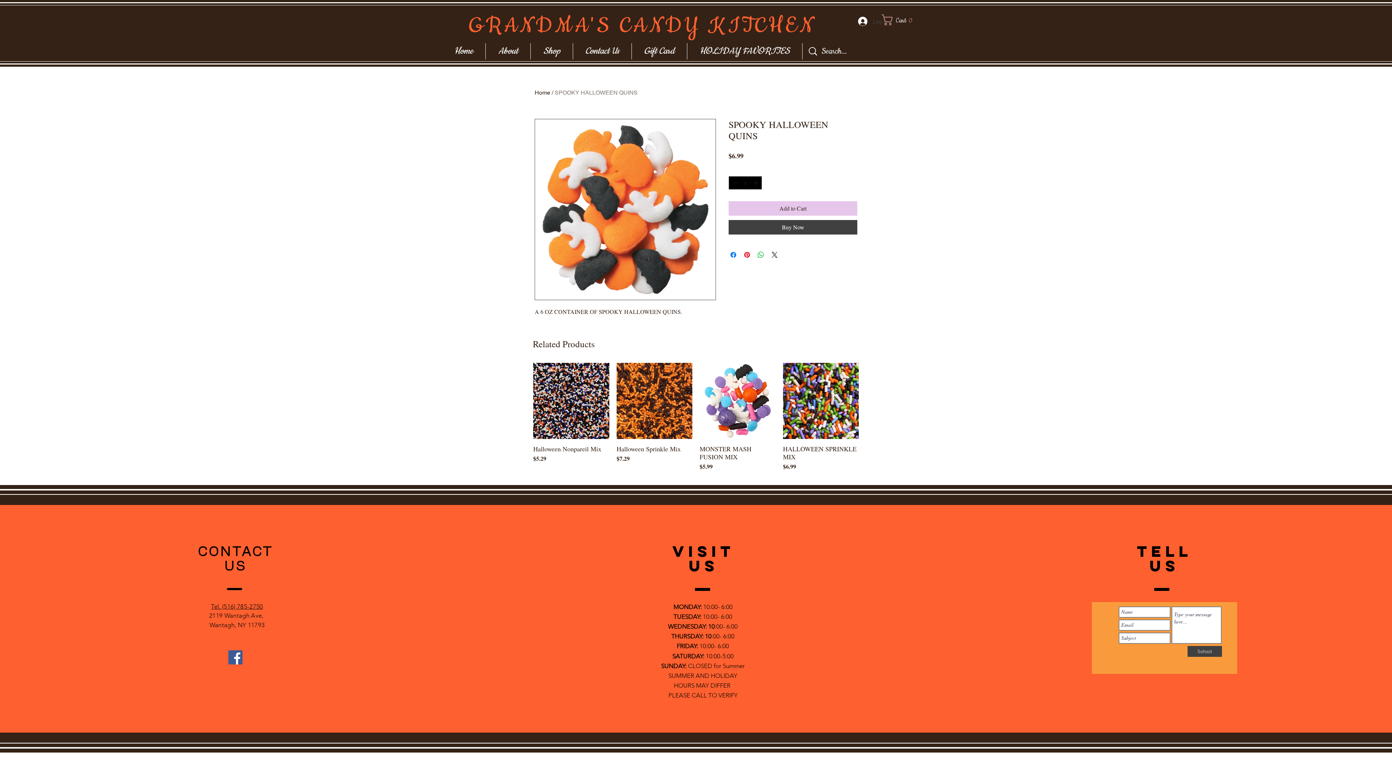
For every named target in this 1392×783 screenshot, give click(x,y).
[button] (904, 19)
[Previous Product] (522, 400)
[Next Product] (869, 400)
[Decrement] (734, 183)
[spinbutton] (745, 183)
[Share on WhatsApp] (761, 254)
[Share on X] (774, 254)
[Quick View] (571, 401)
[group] (696, 420)
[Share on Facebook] (733, 254)
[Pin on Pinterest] (747, 254)
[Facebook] (235, 657)
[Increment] (756, 183)
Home (542, 92)
